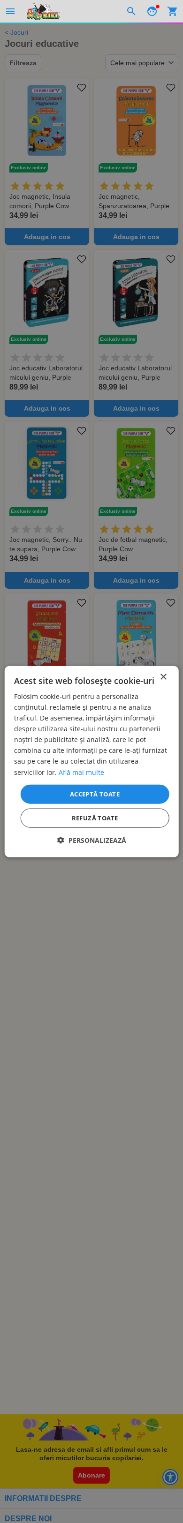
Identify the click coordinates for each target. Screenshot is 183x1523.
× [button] (163, 676)
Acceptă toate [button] (95, 793)
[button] (91, 840)
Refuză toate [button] (95, 818)
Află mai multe (81, 771)
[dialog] (92, 761)
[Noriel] (43, 11)
